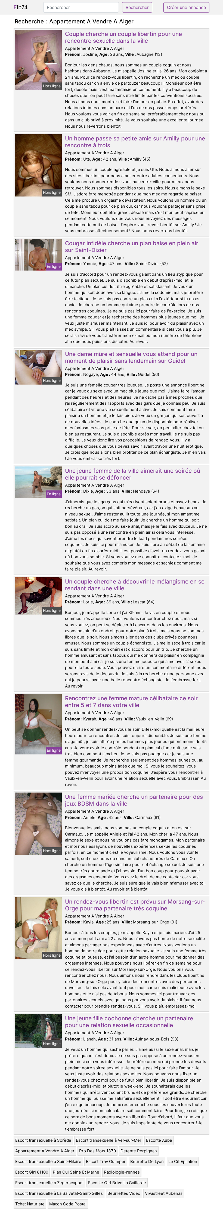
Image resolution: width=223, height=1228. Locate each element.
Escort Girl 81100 (31, 1172)
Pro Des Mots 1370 (97, 1150)
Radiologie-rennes (122, 1172)
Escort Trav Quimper (106, 1161)
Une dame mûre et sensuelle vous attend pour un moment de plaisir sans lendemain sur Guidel (131, 357)
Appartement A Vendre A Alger (45, 1150)
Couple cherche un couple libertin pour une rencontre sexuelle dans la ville (123, 37)
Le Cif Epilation (182, 1161)
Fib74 (21, 7)
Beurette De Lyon (147, 1161)
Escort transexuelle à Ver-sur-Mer (108, 1140)
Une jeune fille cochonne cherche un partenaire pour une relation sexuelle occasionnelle (129, 1022)
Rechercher (137, 7)
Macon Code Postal (67, 1203)
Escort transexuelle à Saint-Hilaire (48, 1161)
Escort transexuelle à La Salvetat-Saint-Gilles (59, 1193)
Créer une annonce (186, 7)
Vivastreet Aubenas (163, 1193)
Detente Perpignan (138, 1150)
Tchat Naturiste (30, 1203)
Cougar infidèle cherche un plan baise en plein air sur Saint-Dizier (131, 246)
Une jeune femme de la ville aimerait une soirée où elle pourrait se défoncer (132, 474)
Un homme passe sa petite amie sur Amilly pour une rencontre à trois (135, 142)
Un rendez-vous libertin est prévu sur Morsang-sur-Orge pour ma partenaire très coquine (135, 905)
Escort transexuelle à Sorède (43, 1140)
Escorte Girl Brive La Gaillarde (117, 1182)
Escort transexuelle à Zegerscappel (49, 1182)
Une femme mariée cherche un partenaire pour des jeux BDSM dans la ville (134, 800)
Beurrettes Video (123, 1193)
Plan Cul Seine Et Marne (76, 1172)
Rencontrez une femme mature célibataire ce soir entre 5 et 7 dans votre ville (131, 701)
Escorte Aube (159, 1140)
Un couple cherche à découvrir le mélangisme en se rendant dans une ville (135, 585)
